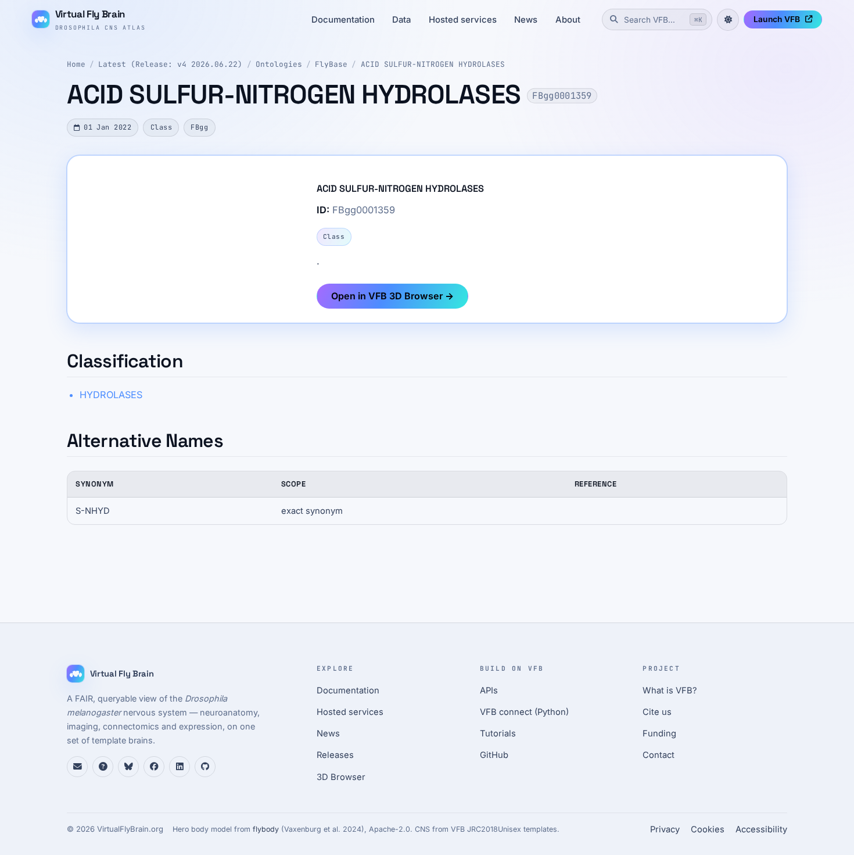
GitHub (494, 755)
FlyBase (331, 64)
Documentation (343, 20)
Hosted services (463, 20)
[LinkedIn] (179, 766)
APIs (489, 690)
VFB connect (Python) (524, 712)
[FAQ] (102, 766)
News (525, 20)
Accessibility (761, 829)
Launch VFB (776, 19)
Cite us (657, 712)
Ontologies (279, 64)
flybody (266, 829)
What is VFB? (670, 690)
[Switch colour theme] (728, 20)
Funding (659, 733)
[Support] (77, 766)
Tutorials (498, 733)
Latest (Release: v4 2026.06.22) (170, 64)
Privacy (665, 829)
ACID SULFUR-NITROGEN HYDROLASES (433, 64)
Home (76, 64)
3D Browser (341, 777)
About (567, 20)
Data (401, 20)
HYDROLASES (111, 394)
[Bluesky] (128, 766)
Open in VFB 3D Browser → (392, 296)
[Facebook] (153, 766)
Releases (335, 755)
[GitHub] (205, 766)
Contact (658, 755)
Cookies (707, 829)
